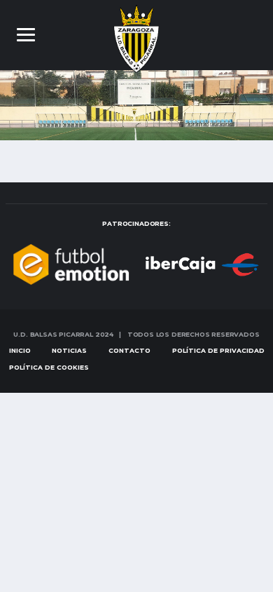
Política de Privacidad (218, 350)
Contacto (129, 350)
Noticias (69, 350)
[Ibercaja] (181, 264)
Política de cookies (49, 367)
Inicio (20, 350)
